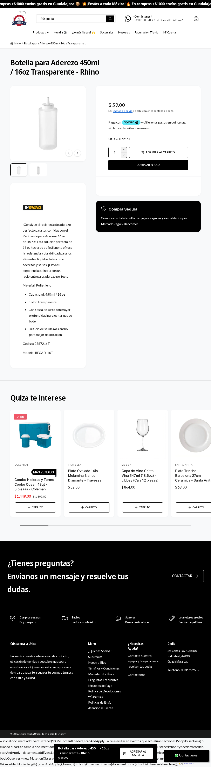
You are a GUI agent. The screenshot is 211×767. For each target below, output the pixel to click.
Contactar (182, 576)
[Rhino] (33, 219)
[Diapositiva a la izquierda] (69, 153)
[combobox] (76, 18)
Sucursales (95, 657)
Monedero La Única (101, 674)
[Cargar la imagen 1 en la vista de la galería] (18, 169)
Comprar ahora (148, 164)
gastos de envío (123, 110)
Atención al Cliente (100, 708)
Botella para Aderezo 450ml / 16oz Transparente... (55, 43)
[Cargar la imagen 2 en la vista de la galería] (38, 169)
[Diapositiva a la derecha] (77, 153)
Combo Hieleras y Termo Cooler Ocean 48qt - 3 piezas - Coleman (34, 484)
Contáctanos (136, 675)
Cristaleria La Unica (29, 734)
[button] (196, 18)
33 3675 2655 (190, 670)
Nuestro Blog (97, 662)
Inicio (17, 43)
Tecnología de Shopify (54, 734)
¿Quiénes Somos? (99, 651)
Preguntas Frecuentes (103, 680)
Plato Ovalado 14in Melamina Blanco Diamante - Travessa (84, 475)
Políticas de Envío (99, 702)
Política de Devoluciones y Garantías (104, 694)
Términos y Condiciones (104, 668)
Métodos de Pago (100, 685)
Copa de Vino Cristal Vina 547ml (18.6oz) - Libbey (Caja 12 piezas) (140, 475)
